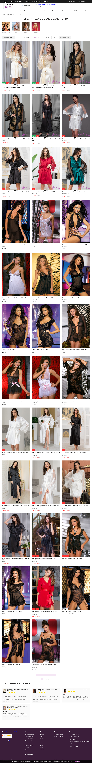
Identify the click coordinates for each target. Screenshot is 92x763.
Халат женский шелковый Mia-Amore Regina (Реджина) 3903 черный (15, 192)
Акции (68, 10)
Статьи (31, 1)
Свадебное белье (19, 10)
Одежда (64, 10)
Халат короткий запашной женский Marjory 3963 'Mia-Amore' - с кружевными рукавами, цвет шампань (15, 86)
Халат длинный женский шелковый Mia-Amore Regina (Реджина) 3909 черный (74, 453)
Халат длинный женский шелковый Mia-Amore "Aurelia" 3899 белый (46, 453)
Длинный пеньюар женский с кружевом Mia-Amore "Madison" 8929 (46, 139)
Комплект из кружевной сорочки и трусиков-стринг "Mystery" (44, 245)
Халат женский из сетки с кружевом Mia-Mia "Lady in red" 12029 (45, 612)
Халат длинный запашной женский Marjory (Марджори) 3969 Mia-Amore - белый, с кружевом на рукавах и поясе (45, 506)
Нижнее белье (47, 10)
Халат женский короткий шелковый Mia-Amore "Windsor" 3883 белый (75, 506)
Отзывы (40, 1)
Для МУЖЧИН (75, 10)
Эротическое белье (38, 10)
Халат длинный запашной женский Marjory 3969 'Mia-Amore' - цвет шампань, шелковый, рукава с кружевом (46, 86)
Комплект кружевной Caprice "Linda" (40, 349)
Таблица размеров (58, 734)
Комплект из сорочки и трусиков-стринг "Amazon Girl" (74, 244)
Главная (3, 14)
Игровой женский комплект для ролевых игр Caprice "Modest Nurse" (17, 707)
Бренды (36, 1)
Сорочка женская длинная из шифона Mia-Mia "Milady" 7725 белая (17, 690)
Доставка (11, 1)
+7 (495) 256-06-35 (70, 1)
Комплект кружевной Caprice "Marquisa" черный (13, 401)
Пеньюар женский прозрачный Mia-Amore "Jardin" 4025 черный (74, 86)
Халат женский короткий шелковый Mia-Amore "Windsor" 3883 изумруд (75, 192)
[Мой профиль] (81, 6)
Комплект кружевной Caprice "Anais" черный (12, 611)
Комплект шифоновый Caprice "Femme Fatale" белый (14, 297)
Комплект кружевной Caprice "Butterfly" (11, 664)
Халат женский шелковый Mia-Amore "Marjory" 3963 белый (15, 452)
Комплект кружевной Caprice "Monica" (70, 401)
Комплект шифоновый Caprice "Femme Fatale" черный (44, 297)
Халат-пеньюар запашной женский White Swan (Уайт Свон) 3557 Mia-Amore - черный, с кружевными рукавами (15, 559)
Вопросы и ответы (58, 736)
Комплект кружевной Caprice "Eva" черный (72, 558)
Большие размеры (56, 10)
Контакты (45, 1)
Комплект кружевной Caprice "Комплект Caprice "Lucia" (74, 349)
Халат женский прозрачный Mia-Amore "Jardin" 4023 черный (15, 138)
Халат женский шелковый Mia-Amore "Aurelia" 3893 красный (45, 191)
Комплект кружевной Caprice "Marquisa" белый (42, 401)
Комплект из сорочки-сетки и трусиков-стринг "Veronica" (15, 244)
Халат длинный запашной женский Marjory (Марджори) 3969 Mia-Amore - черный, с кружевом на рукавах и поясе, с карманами (15, 506)
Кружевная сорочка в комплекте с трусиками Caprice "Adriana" (44, 665)
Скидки (20, 1)
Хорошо (77, 761)
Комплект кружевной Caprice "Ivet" (10, 349)
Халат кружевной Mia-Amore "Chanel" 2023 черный (47, 690)
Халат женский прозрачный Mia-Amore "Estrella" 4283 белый (76, 138)
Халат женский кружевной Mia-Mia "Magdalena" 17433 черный (44, 559)
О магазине (26, 1)
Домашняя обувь (83, 10)
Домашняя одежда (9, 10)
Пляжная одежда (28, 10)
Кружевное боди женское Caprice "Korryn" (71, 611)
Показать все (46, 675)
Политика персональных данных (8, 759)
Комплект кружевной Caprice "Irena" (70, 297)
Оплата (16, 1)
